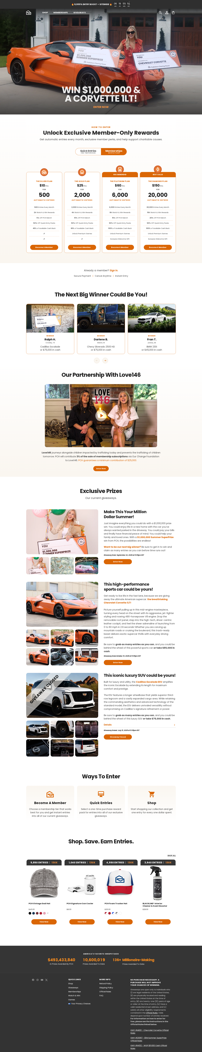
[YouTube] (42, 980)
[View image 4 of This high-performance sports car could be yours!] (37, 656)
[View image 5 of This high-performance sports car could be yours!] (62, 656)
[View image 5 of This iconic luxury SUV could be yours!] (62, 748)
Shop (70, 983)
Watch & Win (74, 995)
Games (71, 999)
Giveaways (73, 987)
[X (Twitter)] (46, 980)
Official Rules (105, 991)
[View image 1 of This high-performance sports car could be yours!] (37, 638)
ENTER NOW (101, 107)
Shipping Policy (106, 987)
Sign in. (114, 270)
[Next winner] (105, 360)
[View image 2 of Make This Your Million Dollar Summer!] (62, 565)
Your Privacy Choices (80, 1003)
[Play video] (101, 415)
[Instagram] (37, 980)
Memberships (74, 991)
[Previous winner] (97, 360)
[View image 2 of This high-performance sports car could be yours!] (62, 638)
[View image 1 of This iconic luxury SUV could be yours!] (37, 729)
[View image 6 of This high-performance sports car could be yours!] (86, 656)
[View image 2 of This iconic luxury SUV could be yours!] (62, 729)
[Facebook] (33, 980)
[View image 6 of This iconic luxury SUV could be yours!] (86, 748)
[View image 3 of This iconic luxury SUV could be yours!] (86, 729)
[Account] (166, 12)
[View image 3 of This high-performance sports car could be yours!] (86, 638)
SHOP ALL (172, 855)
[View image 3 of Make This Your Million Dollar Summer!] (86, 565)
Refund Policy (105, 983)
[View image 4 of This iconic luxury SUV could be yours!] (37, 748)
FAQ (101, 995)
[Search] (160, 12)
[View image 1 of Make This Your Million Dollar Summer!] (37, 565)
